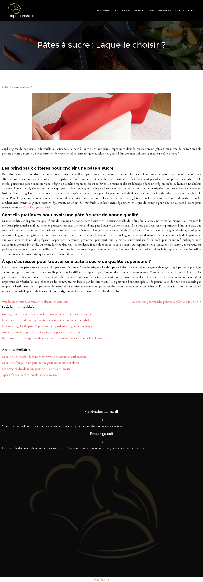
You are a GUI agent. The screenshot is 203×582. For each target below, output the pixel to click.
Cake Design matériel (36, 207)
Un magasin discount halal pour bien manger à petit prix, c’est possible (46, 314)
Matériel (104, 10)
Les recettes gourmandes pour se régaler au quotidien (164, 302)
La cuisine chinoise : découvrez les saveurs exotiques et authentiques (44, 357)
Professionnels (171, 10)
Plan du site (101, 580)
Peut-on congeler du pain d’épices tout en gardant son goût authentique (47, 326)
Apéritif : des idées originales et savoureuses (29, 375)
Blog (191, 10)
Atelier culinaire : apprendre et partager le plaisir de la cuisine (41, 332)
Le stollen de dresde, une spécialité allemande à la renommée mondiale (46, 320)
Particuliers (144, 10)
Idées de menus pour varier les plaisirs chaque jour (36, 302)
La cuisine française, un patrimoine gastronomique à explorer (40, 363)
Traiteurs (123, 10)
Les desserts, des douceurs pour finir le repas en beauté (36, 369)
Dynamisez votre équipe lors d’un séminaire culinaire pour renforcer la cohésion (52, 338)
